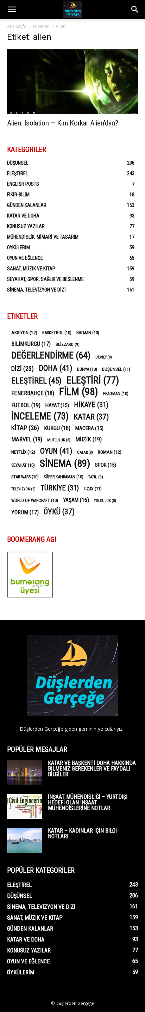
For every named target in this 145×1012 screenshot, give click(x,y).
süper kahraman (63, 476)
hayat (57, 405)
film (78, 391)
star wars (25, 476)
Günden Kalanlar (26, 205)
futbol (25, 405)
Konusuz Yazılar (26, 226)
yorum (25, 512)
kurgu (57, 428)
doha (55, 368)
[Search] (135, 9)
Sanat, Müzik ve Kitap (31, 268)
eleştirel (36, 381)
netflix (23, 452)
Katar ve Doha (23, 216)
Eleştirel (17, 173)
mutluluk (58, 440)
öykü (59, 511)
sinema (65, 463)
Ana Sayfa (16, 26)
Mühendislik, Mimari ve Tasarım (42, 237)
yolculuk (105, 500)
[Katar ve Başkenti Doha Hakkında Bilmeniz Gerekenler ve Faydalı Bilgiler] (24, 772)
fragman (115, 393)
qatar (85, 452)
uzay (93, 488)
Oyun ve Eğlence (25, 258)
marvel (26, 439)
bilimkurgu (31, 344)
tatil (95, 476)
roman (109, 452)
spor (105, 465)
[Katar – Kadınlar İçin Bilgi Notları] (24, 840)
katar (91, 417)
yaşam (76, 500)
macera (89, 428)
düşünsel (116, 369)
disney (103, 357)
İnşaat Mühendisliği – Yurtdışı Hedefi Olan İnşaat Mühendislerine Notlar (87, 802)
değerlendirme (50, 355)
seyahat (23, 465)
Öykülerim (18, 247)
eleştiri (93, 380)
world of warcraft (34, 500)
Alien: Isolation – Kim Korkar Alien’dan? (62, 123)
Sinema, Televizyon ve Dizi (36, 290)
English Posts (23, 184)
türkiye (59, 488)
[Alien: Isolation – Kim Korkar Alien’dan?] (72, 81)
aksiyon (24, 332)
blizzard (68, 344)
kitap (25, 427)
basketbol (56, 332)
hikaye (91, 405)
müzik (88, 439)
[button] (12, 9)
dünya (87, 369)
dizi (22, 368)
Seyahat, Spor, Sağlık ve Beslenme (45, 279)
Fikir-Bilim (18, 194)
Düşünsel (17, 163)
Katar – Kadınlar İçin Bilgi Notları (82, 833)
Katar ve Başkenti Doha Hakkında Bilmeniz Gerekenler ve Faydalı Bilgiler (92, 769)
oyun (56, 451)
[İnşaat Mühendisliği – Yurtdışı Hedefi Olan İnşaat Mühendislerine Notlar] (24, 806)
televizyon (23, 489)
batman (87, 332)
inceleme (40, 416)
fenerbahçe (32, 393)
